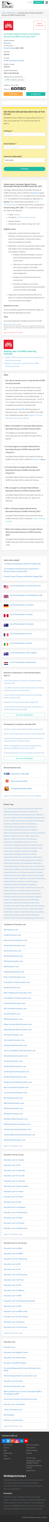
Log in (35, 785)
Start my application (23, 772)
